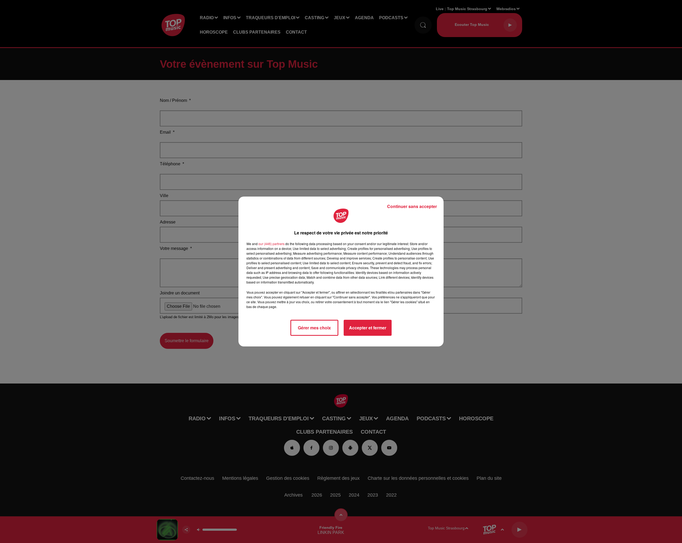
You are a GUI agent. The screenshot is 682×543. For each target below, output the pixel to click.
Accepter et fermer (367, 328)
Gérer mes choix (314, 328)
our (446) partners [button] (271, 243)
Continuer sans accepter (412, 206)
